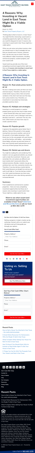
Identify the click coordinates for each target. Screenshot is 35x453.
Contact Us (4, 373)
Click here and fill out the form (17, 203)
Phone (6, 240)
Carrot (3, 446)
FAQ (2, 378)
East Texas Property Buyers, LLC (14, 31)
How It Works (5, 375)
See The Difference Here (17, 281)
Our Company (5, 380)
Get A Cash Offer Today (7, 371)
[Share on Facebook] (4, 212)
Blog (2, 387)
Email (6, 247)
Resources (4, 382)
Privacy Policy (4, 384)
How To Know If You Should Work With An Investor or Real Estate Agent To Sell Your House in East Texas (16, 346)
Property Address (10, 234)
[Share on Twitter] (7, 212)
